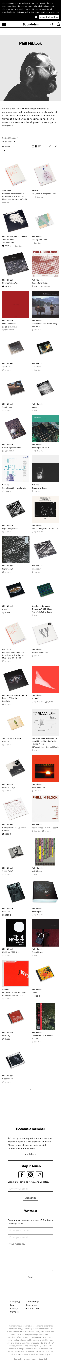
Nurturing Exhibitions (11, 447)
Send (30, 1277)
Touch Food (36, 367)
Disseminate (7, 1079)
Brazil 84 (6, 911)
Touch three (7, 407)
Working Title (37, 911)
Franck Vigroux (20, 695)
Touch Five (6, 367)
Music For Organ (9, 787)
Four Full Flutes (9, 323)
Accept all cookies (49, 17)
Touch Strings (37, 952)
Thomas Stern (8, 239)
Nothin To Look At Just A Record (45, 828)
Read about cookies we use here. (44, 12)
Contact (14, 1311)
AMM (43, 738)
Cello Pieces (37, 871)
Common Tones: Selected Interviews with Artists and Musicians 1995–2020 (13, 655)
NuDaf (5, 609)
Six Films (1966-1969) (11, 952)
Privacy (14, 1308)
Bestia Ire (6, 701)
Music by (6, 1036)
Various (35, 191)
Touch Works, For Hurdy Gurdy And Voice (44, 324)
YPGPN (34, 992)
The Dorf (6, 738)
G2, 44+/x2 (36, 698)
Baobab (35, 407)
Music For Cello (38, 787)
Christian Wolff (49, 741)
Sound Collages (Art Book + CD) (45, 528)
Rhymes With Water (10, 283)
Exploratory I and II (10, 528)
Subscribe (30, 1197)
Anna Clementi (20, 236)
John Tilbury (37, 741)
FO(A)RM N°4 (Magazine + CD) (44, 194)
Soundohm (31, 24)
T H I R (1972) (7, 871)
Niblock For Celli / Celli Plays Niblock (14, 829)
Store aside (31, 1305)
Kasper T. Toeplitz (9, 698)
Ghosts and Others (39, 488)
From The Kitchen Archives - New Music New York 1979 (14, 993)
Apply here (30, 1154)
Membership (32, 1301)
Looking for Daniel (39, 239)
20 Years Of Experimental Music (45, 747)
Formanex (36, 738)
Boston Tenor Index (40, 283)
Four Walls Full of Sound (42, 612)
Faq (12, 1305)
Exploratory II (7, 569)
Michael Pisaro (38, 744)
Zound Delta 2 (8, 242)
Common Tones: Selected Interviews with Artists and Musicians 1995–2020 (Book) (14, 196)
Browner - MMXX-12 (40, 652)
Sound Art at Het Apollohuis (14, 488)
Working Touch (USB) (41, 447)
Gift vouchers (32, 1308)
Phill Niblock (7, 236)
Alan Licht (6, 191)
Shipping (15, 1301)
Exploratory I (37, 569)
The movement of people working (42, 1037)
